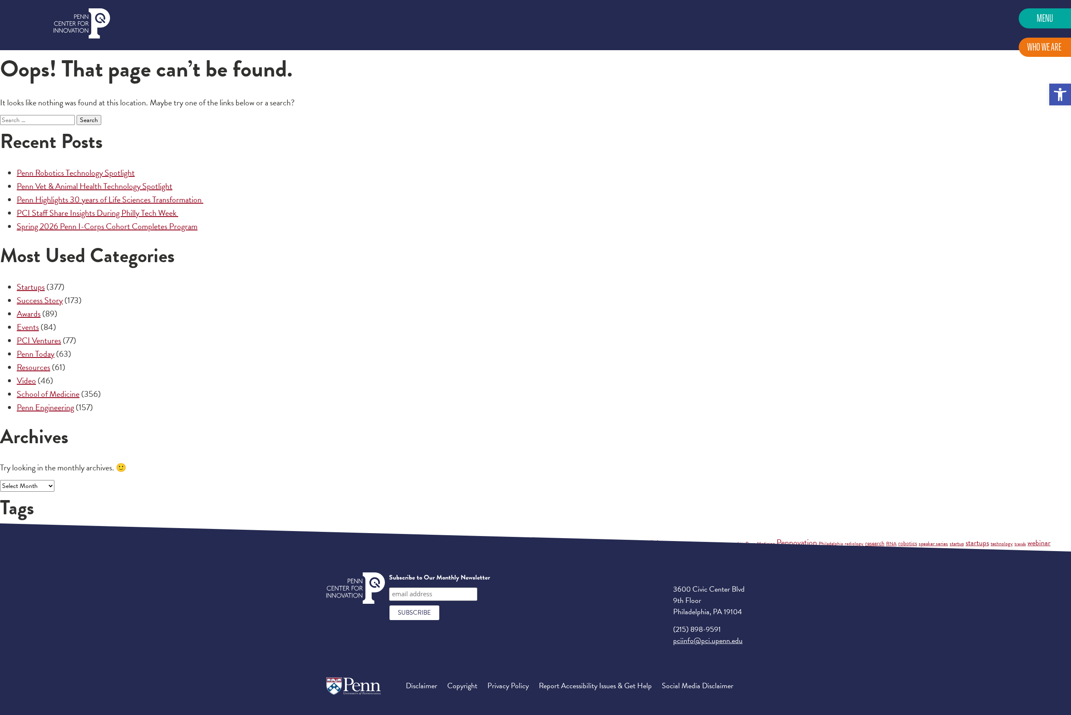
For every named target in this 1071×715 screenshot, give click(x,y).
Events (28, 327)
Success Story (40, 300)
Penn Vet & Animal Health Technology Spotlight (94, 186)
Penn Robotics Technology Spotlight (76, 172)
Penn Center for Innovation (82, 23)
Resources (33, 367)
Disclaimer (421, 685)
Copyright (462, 685)
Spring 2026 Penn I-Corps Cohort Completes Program (107, 226)
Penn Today (35, 353)
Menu (1045, 18)
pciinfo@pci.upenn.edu (708, 640)
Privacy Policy (508, 685)
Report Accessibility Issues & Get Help (595, 685)
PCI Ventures (39, 340)
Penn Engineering (45, 407)
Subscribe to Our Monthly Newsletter (439, 577)
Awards (29, 313)
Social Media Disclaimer (697, 685)
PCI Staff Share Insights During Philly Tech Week (97, 213)
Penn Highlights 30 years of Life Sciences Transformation (110, 199)
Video (26, 380)
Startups (31, 287)
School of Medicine (48, 394)
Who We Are (1044, 47)
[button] (1060, 94)
